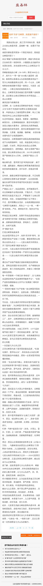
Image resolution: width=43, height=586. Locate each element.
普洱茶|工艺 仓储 (6, 537)
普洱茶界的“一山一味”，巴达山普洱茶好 (18, 577)
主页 (4, 29)
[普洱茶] (21, 7)
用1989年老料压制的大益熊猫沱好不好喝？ (19, 561)
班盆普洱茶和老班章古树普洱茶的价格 (17, 552)
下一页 (30, 528)
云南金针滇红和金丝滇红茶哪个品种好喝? (18, 570)
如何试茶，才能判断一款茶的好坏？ (31, 535)
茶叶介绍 (9, 29)
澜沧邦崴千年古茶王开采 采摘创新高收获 (18, 567)
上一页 (18, 528)
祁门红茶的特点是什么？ (13, 549)
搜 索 (30, 17)
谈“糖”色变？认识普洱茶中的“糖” (15, 558)
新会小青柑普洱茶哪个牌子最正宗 (16, 574)
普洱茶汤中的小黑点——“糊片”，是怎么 (18, 555)
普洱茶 (16, 37)
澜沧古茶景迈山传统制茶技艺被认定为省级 (19, 564)
